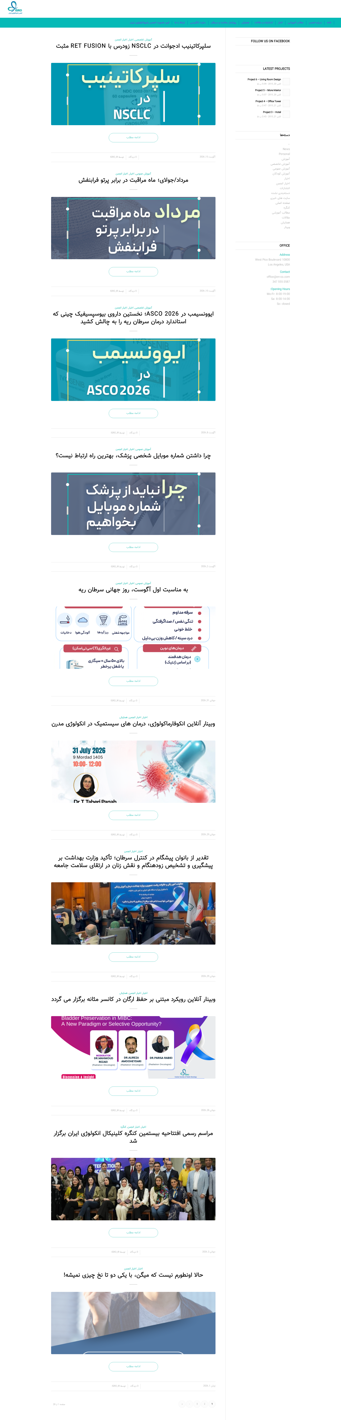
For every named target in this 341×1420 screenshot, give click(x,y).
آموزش (286, 159)
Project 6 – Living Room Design (264, 80)
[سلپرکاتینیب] (133, 94)
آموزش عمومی (143, 174)
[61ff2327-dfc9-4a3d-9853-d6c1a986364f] (133, 913)
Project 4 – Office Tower (268, 101)
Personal (284, 154)
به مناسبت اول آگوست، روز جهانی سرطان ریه (133, 589)
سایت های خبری (280, 198)
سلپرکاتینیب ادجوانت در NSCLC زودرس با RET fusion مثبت (133, 46)
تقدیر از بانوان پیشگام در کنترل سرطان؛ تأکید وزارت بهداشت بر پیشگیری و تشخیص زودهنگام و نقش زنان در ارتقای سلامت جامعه (133, 861)
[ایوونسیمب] (133, 369)
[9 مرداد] (133, 772)
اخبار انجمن (121, 40)
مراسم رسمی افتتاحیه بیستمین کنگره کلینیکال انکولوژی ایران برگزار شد (133, 1137)
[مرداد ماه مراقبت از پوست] (133, 228)
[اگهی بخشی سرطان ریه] (133, 638)
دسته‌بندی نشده (280, 193)
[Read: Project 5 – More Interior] (286, 92)
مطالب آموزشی (281, 213)
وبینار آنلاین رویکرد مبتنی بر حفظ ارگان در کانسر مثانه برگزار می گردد (133, 999)
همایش (123, 717)
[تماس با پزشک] (133, 503)
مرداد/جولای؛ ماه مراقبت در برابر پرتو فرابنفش (133, 180)
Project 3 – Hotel (272, 112)
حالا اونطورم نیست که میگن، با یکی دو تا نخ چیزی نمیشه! (133, 1275)
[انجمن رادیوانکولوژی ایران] (16, 9)
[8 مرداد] (133, 1047)
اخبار (130, 40)
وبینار (287, 227)
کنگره (123, 1127)
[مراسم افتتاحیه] (133, 1189)
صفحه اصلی (282, 203)
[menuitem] (329, 23)
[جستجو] (124, 23)
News (286, 149)
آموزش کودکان (281, 173)
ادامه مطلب (133, 137)
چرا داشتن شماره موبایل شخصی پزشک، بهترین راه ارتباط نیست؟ (133, 455)
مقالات (286, 217)
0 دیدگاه (132, 157)
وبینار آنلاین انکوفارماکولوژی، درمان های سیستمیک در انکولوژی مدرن (133, 724)
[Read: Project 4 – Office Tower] (286, 103)
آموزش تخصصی (143, 40)
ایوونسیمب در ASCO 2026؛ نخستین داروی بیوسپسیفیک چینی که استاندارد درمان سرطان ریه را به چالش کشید (133, 317)
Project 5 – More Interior (268, 90)
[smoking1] (133, 1323)
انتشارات (285, 188)
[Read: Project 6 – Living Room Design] (286, 81)
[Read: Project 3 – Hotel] (286, 114)
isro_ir (114, 157)
